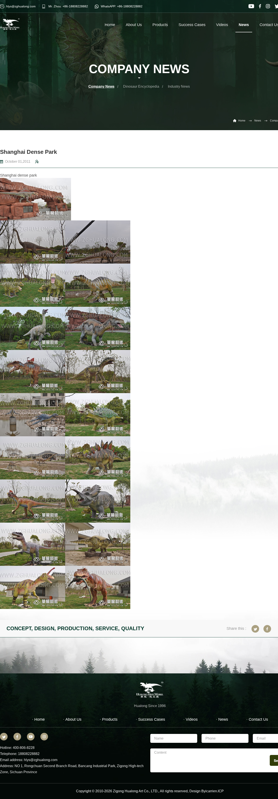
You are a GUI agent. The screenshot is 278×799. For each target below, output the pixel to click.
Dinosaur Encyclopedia (141, 86)
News (244, 25)
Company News (101, 86)
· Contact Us (257, 719)
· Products (108, 719)
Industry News (179, 86)
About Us (134, 25)
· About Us (72, 719)
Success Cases (192, 25)
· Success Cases (150, 719)
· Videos (190, 719)
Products (160, 25)
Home (110, 25)
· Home (38, 719)
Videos (222, 25)
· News (222, 719)
